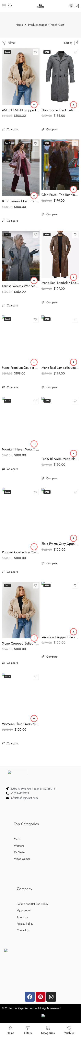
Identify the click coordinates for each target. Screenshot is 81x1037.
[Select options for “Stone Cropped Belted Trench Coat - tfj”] (34, 638)
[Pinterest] (40, 997)
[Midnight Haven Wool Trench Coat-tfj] (21, 420)
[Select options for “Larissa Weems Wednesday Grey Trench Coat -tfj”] (34, 280)
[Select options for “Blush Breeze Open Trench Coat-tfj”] (34, 195)
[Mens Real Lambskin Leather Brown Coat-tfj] (60, 339)
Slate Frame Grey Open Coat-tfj (60, 543)
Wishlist (69, 1033)
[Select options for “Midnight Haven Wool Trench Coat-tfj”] (34, 443)
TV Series (19, 852)
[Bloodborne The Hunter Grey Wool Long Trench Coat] (60, 76)
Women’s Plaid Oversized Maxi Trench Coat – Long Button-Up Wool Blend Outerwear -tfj (21, 723)
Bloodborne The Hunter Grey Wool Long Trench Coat (60, 110)
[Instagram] (51, 997)
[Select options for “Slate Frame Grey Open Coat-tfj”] (73, 538)
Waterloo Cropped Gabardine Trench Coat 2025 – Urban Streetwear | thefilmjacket (60, 637)
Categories (48, 1033)
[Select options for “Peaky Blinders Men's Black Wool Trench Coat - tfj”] (73, 453)
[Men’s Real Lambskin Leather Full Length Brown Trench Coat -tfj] (60, 254)
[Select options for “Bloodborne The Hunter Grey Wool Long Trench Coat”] (73, 104)
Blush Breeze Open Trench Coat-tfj (21, 201)
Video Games (22, 859)
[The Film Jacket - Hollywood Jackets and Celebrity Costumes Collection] (40, 6)
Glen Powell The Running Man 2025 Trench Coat (60, 194)
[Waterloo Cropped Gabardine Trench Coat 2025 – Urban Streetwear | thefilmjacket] (60, 607)
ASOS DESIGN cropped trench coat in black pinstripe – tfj (21, 110)
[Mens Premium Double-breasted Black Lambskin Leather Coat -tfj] (21, 339)
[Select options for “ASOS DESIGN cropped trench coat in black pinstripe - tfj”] (34, 104)
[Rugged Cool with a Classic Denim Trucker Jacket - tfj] (21, 517)
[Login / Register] (71, 6)
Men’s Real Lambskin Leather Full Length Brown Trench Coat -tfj (60, 282)
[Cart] (77, 6)
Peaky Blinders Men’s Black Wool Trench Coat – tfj (60, 458)
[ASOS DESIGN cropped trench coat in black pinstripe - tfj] (21, 76)
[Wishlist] (36, 52)
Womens (19, 846)
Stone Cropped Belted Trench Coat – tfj (21, 643)
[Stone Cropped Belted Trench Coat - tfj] (21, 610)
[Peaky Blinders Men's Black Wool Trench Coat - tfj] (60, 425)
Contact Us (23, 930)
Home (19, 24)
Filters (11, 43)
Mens (17, 839)
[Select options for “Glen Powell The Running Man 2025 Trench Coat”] (73, 189)
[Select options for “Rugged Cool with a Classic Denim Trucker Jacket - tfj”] (34, 546)
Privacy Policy (25, 923)
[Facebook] (30, 997)
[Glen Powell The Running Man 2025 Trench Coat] (60, 164)
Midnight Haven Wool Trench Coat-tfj (21, 449)
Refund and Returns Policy (32, 904)
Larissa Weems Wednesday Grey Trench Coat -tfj (21, 285)
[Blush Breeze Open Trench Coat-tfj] (21, 167)
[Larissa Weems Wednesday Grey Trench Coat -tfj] (21, 256)
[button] (10, 129)
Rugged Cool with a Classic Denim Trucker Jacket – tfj (21, 552)
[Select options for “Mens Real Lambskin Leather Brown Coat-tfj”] (73, 362)
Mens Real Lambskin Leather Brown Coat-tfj (60, 367)
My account (23, 910)
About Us (22, 917)
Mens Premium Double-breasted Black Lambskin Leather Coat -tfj (21, 367)
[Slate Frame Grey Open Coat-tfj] (60, 513)
